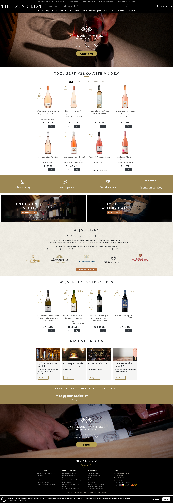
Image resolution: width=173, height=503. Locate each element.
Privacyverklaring (94, 475)
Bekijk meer (43, 378)
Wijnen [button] (49, 11)
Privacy (64, 486)
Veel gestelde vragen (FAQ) (46, 473)
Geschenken (109, 11)
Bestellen (91, 478)
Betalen (90, 480)
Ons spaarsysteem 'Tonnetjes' (72, 480)
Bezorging (91, 482)
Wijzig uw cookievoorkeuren (97, 488)
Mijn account (66, 482)
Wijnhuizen (40, 478)
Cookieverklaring (93, 473)
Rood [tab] (87, 81)
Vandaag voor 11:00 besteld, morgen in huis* (52, 1)
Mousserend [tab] (99, 81)
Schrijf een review (43, 482)
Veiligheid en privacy (95, 486)
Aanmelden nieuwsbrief (70, 488)
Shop (40, 11)
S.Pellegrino (74, 11)
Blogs (38, 480)
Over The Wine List (68, 478)
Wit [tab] (79, 81)
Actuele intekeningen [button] (91, 11)
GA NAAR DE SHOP (29, 212)
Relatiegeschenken (68, 475)
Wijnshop (40, 475)
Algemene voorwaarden (70, 484)
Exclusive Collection (69, 473)
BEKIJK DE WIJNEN (114, 212)
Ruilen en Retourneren (96, 484)
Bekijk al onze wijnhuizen (86, 270)
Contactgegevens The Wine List (47, 484)
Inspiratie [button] (60, 11)
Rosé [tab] (71, 81)
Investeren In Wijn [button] (125, 11)
